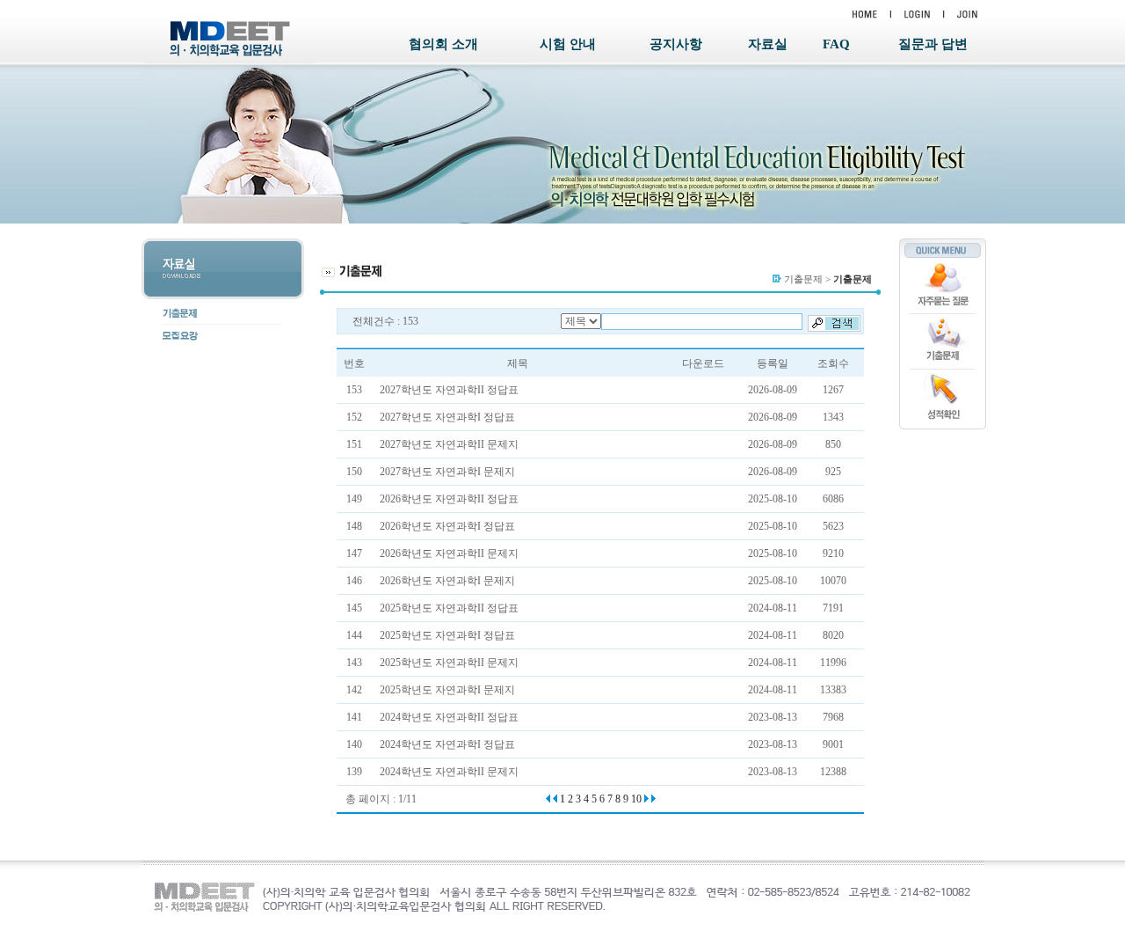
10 (636, 799)
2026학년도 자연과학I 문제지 (447, 581)
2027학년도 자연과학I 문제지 (447, 471)
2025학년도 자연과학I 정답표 (447, 635)
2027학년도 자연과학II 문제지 (449, 444)
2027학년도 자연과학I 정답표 (447, 417)
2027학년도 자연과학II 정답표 (449, 390)
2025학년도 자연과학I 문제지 (447, 690)
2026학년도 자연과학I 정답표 (447, 526)
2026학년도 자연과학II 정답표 (449, 499)
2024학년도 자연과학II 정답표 (449, 717)
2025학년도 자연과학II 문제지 (449, 662)
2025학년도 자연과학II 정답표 (449, 608)
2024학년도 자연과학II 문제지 (449, 772)
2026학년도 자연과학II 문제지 (449, 553)
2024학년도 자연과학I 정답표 (447, 744)
